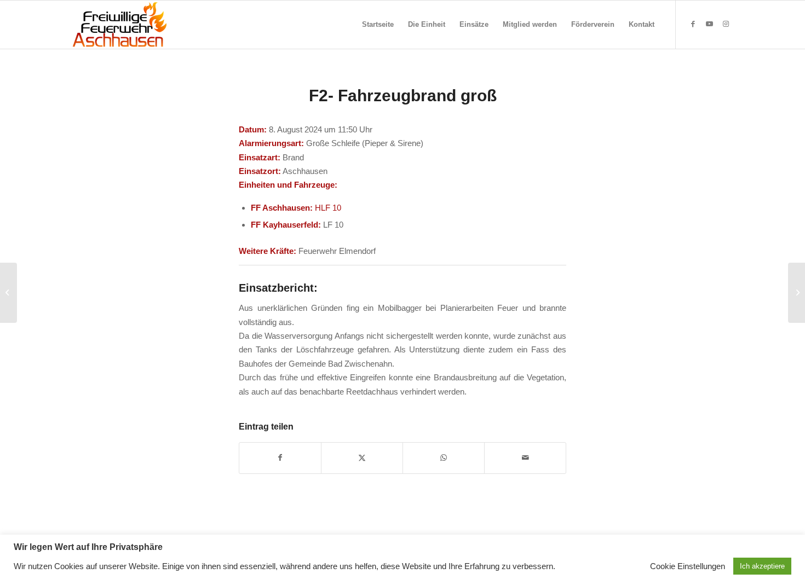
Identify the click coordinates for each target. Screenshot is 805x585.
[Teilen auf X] (362, 458)
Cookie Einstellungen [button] (687, 566)
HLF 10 (328, 207)
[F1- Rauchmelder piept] (8, 293)
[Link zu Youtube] (709, 24)
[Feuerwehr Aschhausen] (120, 25)
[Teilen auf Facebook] (280, 458)
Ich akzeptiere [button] (762, 566)
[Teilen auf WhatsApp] (443, 458)
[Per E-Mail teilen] (525, 458)
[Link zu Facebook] (693, 24)
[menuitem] (378, 25)
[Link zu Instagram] (725, 24)
